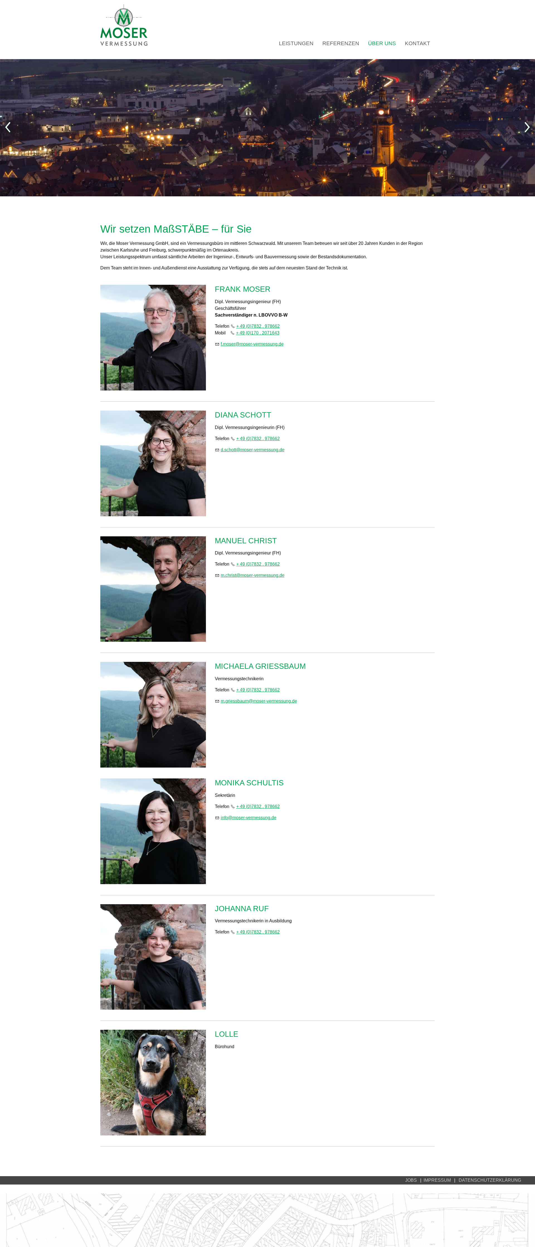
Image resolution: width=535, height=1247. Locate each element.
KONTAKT (417, 43)
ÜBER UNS (382, 43)
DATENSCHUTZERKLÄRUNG (490, 1180)
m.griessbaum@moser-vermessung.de (259, 701)
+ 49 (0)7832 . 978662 (258, 326)
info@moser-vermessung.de (248, 817)
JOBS (411, 1180)
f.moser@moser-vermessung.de (252, 344)
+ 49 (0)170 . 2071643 (257, 333)
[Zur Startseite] (123, 25)
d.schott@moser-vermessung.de (252, 449)
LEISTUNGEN (296, 43)
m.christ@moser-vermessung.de (252, 575)
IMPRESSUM (439, 1180)
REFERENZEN (340, 43)
